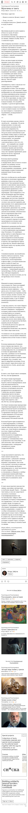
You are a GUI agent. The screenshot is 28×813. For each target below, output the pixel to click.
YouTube (21, 804)
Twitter (24, 804)
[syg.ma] (2, 2)
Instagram (17, 804)
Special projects (8, 735)
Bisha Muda (4, 671)
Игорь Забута (5, 10)
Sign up (5, 801)
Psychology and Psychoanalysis (10, 6)
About (11, 801)
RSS (26, 806)
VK (13, 804)
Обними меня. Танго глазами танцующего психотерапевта (13, 533)
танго (3, 559)
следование (5, 562)
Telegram (9, 804)
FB (12, 804)
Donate (7, 2)
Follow (10, 574)
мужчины (10, 559)
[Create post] (17, 2)
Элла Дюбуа (4, 702)
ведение (17, 559)
